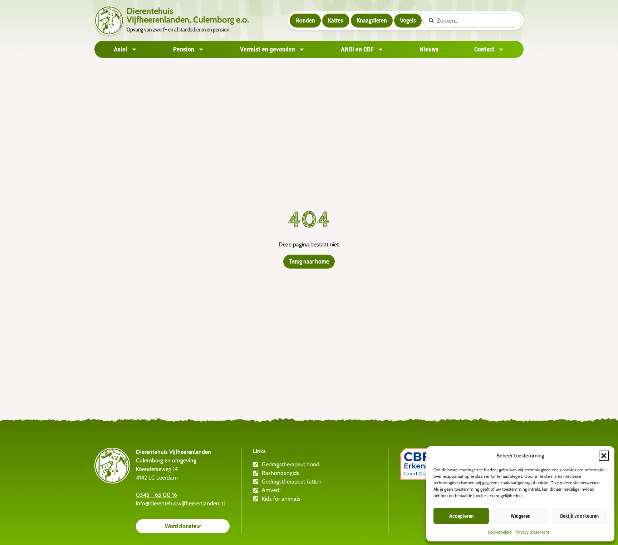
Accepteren (461, 516)
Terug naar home (309, 261)
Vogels (408, 20)
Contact (484, 49)
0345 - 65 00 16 (156, 494)
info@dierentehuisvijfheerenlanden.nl (180, 503)
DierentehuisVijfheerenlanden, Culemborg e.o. (188, 15)
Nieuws (429, 49)
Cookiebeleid (500, 532)
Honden (305, 20)
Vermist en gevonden (267, 49)
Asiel (120, 49)
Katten (336, 20)
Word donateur (183, 526)
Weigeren (520, 516)
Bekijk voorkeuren (579, 516)
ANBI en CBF (357, 49)
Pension (183, 49)
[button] (603, 455)
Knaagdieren (372, 20)
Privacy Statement (532, 532)
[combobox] (472, 21)
